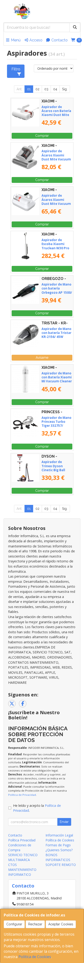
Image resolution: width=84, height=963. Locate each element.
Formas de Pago (58, 845)
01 (29, 89)
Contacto (59, 40)
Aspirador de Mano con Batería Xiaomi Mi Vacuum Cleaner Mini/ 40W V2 (57, 379)
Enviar (64, 822)
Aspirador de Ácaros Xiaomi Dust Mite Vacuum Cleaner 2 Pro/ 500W (56, 159)
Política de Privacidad (22, 794)
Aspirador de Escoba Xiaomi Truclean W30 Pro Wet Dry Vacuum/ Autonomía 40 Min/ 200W (57, 250)
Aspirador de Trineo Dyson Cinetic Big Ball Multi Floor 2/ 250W (57, 468)
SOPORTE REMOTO (61, 864)
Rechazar (35, 924)
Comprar (42, 136)
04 (55, 89)
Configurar (14, 924)
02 (37, 89)
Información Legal (59, 835)
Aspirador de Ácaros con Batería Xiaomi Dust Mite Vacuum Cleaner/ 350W (56, 115)
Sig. (64, 89)
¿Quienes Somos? (59, 850)
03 (46, 89)
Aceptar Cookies (60, 924)
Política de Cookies (34, 956)
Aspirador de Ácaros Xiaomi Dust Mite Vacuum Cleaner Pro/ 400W (56, 201)
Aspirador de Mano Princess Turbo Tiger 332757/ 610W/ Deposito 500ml (56, 426)
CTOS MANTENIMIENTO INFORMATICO (22, 869)
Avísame (42, 357)
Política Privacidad (21, 840)
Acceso (35, 40)
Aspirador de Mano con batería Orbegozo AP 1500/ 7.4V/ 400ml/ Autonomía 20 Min (57, 292)
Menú (15, 40)
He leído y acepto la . (37, 808)
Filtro (15, 69)
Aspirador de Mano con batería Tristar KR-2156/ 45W (56, 333)
